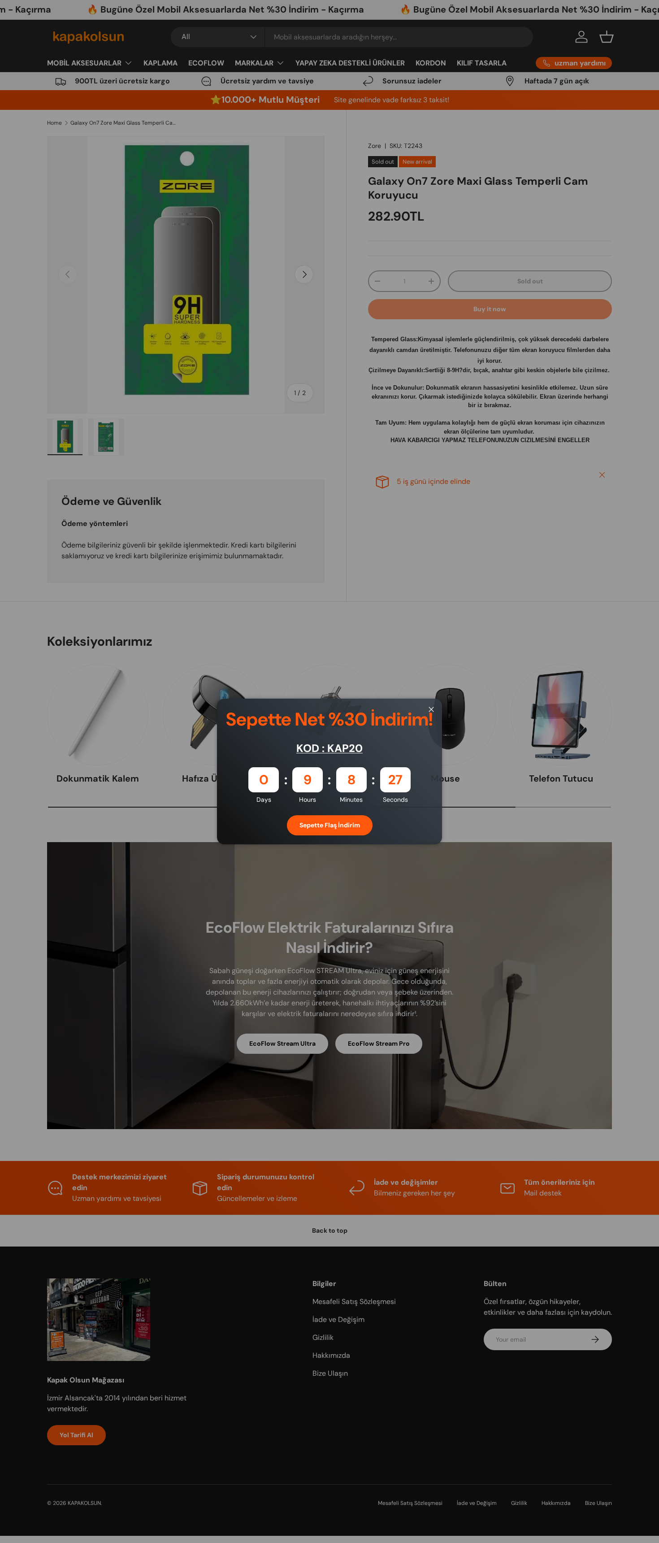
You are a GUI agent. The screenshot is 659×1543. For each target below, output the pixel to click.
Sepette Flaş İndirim (329, 825)
